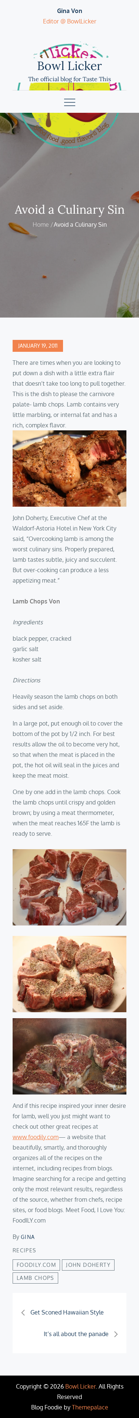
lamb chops (35, 1278)
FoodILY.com (36, 1265)
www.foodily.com (36, 1137)
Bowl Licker (69, 65)
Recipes (24, 1250)
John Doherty (88, 1265)
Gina (28, 1237)
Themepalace (90, 1407)
